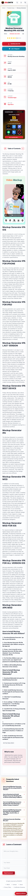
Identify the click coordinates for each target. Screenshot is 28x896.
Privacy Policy (7, 887)
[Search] (17, 2)
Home (3, 8)
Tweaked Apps (11, 8)
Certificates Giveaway (19, 887)
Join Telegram (15, 48)
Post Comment (8, 873)
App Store (11, 104)
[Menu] (25, 2)
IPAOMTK (19, 881)
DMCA (8, 884)
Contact (15, 884)
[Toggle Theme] (21, 2)
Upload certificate (21, 893)
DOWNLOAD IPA (15, 44)
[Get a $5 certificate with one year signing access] (14, 124)
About (21, 884)
